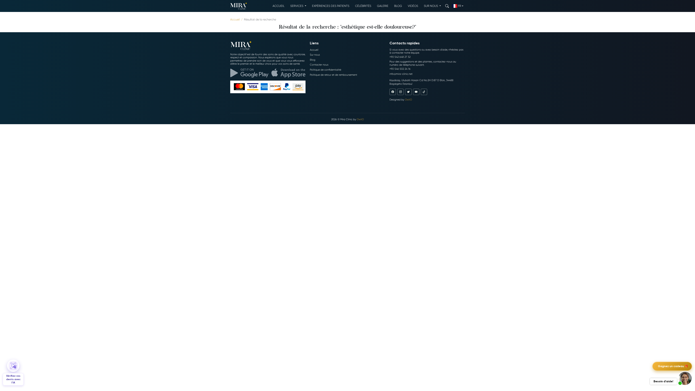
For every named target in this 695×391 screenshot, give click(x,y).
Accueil (279, 6)
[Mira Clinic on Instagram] (400, 92)
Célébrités (363, 6)
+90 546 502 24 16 (399, 68)
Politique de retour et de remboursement (333, 74)
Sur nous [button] (431, 6)
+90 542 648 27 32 (399, 56)
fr (459, 6)
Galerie (382, 6)
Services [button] (297, 6)
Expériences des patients (330, 6)
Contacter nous (319, 64)
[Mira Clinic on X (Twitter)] (408, 92)
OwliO (408, 99)
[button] (685, 378)
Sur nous (315, 54)
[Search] (447, 5)
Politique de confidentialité (325, 69)
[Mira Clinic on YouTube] (416, 92)
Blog (398, 6)
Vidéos (413, 6)
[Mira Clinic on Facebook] (392, 92)
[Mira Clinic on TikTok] (424, 92)
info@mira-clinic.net (400, 73)
